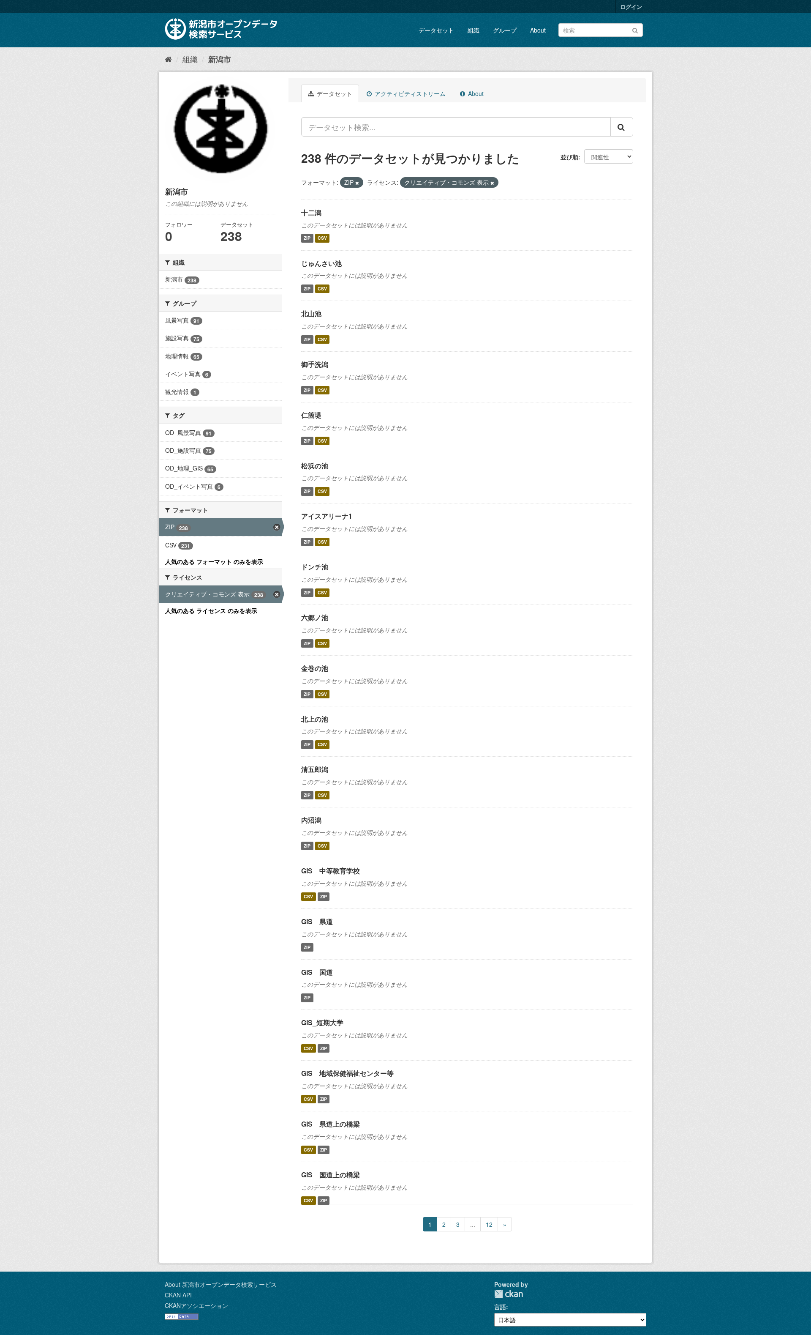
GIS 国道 (317, 972)
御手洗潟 (314, 364)
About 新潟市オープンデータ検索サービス (221, 1284)
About (538, 30)
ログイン (631, 7)
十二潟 (311, 212)
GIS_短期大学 (322, 1022)
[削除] (357, 182)
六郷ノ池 (314, 617)
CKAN (508, 1293)
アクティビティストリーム (409, 93)
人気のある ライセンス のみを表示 (211, 610)
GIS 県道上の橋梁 (330, 1124)
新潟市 (219, 59)
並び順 (569, 157)
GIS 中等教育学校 (330, 870)
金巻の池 (314, 668)
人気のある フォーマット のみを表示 (214, 561)
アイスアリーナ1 (326, 516)
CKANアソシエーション (196, 1305)
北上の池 (314, 719)
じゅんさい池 (321, 263)
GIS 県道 (317, 921)
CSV (322, 238)
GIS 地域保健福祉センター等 (347, 1073)
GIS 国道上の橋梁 (330, 1174)
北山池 (311, 313)
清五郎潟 (314, 769)
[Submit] (635, 29)
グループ (505, 30)
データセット (436, 30)
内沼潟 (311, 820)
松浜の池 (314, 466)
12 (489, 1224)
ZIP (307, 238)
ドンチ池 (314, 567)
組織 (473, 30)
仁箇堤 (311, 415)
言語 (500, 1306)
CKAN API (178, 1295)
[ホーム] (168, 58)
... (472, 1224)
